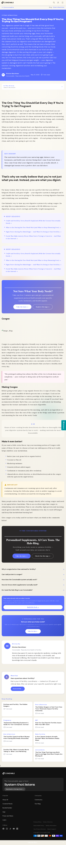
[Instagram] (7, 829)
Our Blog (38, 804)
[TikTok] (10, 829)
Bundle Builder (7, 808)
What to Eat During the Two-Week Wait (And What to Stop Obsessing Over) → (33, 227)
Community (38, 800)
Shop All (5, 800)
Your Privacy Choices (40, 829)
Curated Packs (8, 804)
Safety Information (51, 825)
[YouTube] (14, 829)
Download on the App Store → (15, 789)
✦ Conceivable (8, 7)
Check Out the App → (42, 556)
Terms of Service (48, 822)
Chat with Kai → (18, 688)
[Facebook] (3, 829)
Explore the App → (42, 307)
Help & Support (51, 829)
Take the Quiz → (22, 307)
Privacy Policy (37, 822)
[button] (54, 2)
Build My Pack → (33, 607)
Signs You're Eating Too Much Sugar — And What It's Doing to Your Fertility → (33, 232)
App (4, 812)
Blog (50, 7)
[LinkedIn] (17, 829)
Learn (4, 820)
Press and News (8, 816)
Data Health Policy (39, 825)
